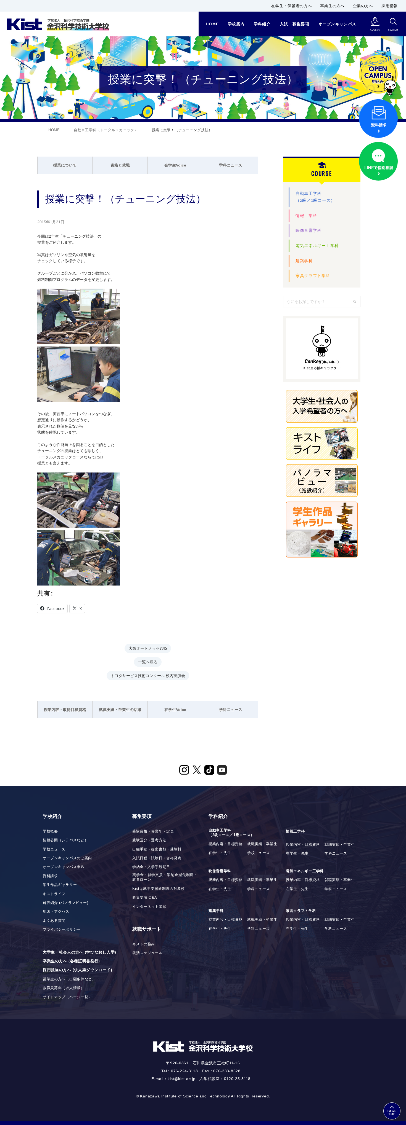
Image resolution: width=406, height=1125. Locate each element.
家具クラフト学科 (313, 275)
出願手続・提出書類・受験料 (156, 849)
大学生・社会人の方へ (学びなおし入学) (79, 952)
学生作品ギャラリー (60, 885)
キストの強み (143, 944)
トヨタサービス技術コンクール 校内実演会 (148, 675)
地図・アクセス (56, 912)
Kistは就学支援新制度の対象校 (158, 889)
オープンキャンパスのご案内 (67, 858)
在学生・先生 (220, 853)
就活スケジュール (147, 953)
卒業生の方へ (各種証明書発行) (71, 961)
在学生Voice (175, 165)
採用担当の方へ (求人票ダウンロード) (77, 970)
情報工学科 (306, 215)
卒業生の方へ (332, 6)
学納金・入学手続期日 (151, 867)
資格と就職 (120, 165)
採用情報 (389, 6)
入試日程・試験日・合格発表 (156, 858)
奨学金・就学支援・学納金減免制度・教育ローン (164, 877)
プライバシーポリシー (62, 929)
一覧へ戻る (147, 661)
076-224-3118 (184, 1071)
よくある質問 (54, 921)
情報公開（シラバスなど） (65, 840)
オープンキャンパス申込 (64, 867)
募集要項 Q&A (144, 898)
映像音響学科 (308, 230)
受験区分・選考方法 (149, 840)
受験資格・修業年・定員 (153, 831)
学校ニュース (54, 849)
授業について (65, 165)
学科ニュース (230, 165)
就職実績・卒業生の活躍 (120, 709)
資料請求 (50, 876)
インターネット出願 (149, 907)
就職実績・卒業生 (262, 844)
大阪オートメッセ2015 (148, 648)
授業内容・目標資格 (225, 844)
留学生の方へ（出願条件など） (69, 979)
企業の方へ (363, 6)
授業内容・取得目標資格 (65, 709)
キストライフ (54, 894)
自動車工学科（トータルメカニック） (106, 130)
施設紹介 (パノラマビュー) (65, 903)
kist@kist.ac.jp (182, 1078)
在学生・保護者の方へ (291, 6)
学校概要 (50, 831)
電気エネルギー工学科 (317, 245)
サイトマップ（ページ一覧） (67, 997)
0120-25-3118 (237, 1078)
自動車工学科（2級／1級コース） (315, 197)
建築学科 (304, 260)
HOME (54, 130)
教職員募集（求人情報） (64, 988)
